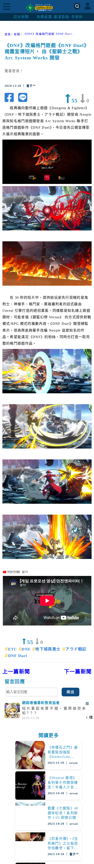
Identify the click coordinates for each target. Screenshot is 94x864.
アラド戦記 (76, 649)
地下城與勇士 (48, 649)
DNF (27, 649)
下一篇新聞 (78, 671)
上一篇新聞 (16, 671)
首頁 (8, 34)
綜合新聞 (21, 17)
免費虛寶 (44, 17)
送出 (70, 692)
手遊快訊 (78, 17)
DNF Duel (17, 656)
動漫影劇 (61, 17)
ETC (13, 649)
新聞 (17, 34)
